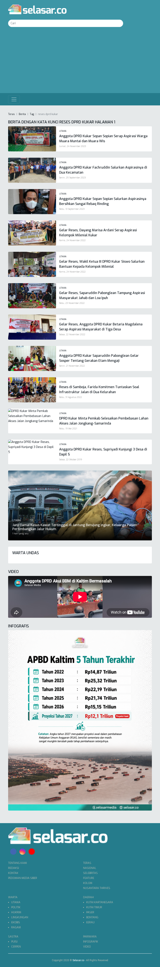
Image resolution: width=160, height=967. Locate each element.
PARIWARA (90, 936)
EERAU (90, 922)
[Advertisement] (80, 61)
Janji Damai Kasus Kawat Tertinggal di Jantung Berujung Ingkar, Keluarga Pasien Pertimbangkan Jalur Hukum (74, 527)
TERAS (87, 863)
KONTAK (13, 873)
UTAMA (15, 902)
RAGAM (16, 927)
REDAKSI (13, 868)
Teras (11, 114)
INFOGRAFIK (90, 941)
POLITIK (15, 907)
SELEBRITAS (90, 873)
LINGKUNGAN (19, 917)
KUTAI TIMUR (94, 907)
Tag (32, 114)
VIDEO (87, 946)
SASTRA (13, 936)
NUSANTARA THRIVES (96, 888)
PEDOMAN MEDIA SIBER (22, 878)
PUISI (14, 941)
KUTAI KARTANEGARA (99, 902)
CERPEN (16, 946)
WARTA (13, 897)
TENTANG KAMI (17, 863)
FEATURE (88, 878)
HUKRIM (16, 912)
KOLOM (87, 883)
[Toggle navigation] (14, 99)
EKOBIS (15, 922)
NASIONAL (89, 868)
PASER (90, 912)
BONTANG (92, 917)
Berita (22, 114)
